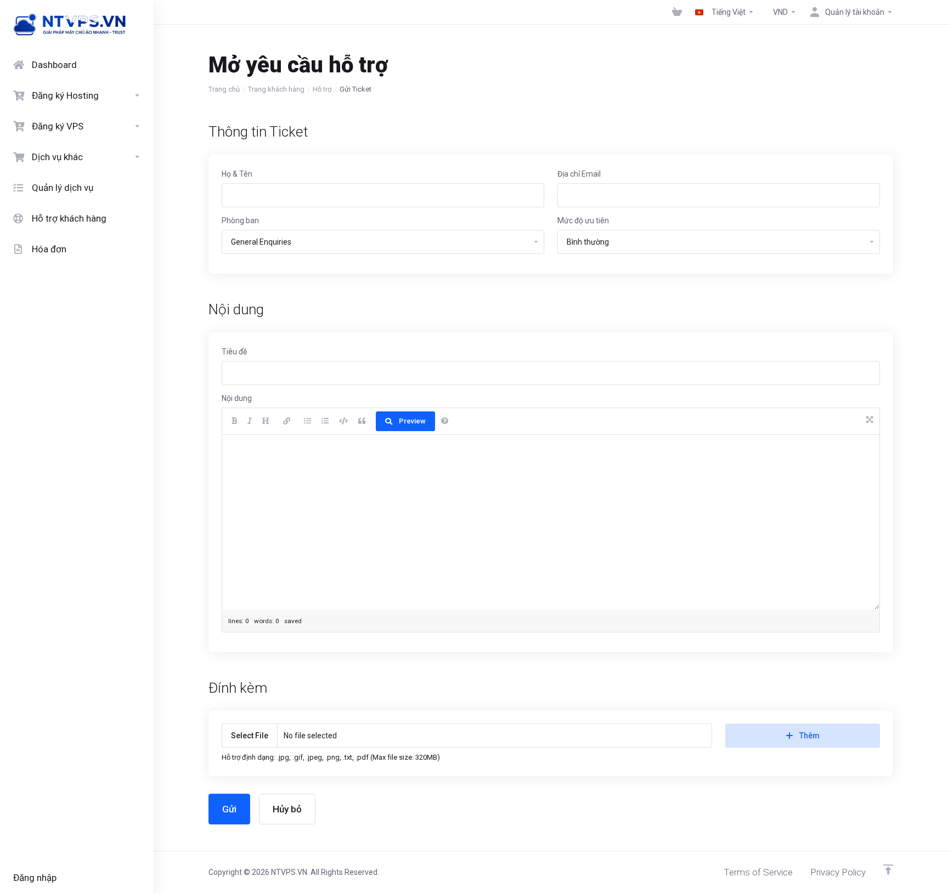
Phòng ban (240, 220)
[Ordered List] (325, 421)
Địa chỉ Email (579, 173)
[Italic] (249, 421)
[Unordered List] (307, 421)
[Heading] (266, 421)
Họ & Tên (237, 173)
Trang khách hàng (276, 89)
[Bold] (234, 421)
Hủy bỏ (287, 809)
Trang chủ (224, 89)
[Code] (343, 421)
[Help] (445, 421)
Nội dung (237, 398)
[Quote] (362, 421)
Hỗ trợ (322, 89)
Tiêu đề (234, 351)
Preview (412, 421)
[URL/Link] (287, 421)
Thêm (809, 735)
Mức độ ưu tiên (583, 220)
